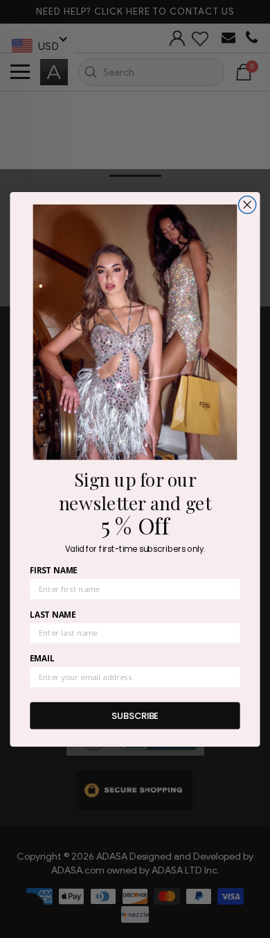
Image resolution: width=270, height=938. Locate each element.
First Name (53, 569)
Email (42, 658)
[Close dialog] (247, 204)
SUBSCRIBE (135, 715)
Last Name (52, 614)
